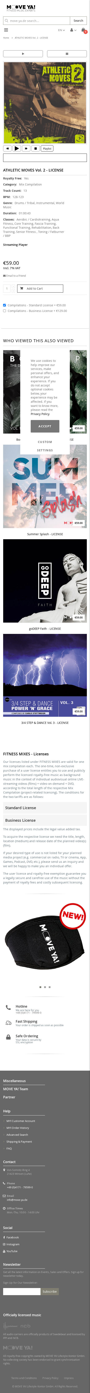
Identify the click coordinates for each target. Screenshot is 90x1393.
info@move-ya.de (17, 1199)
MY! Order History (17, 1128)
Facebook (12, 1237)
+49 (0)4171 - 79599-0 (20, 1187)
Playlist (47, 148)
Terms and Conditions (24, 1378)
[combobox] (36, 20)
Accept (45, 426)
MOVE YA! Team (15, 1089)
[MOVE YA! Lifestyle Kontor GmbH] (19, 8)
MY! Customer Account (20, 1121)
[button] (61, 30)
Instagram (12, 1244)
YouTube (11, 1251)
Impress (68, 1378)
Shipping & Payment (19, 1141)
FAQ (9, 1148)
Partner (9, 1097)
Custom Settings (45, 442)
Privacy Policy (40, 414)
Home (6, 38)
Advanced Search (17, 1135)
